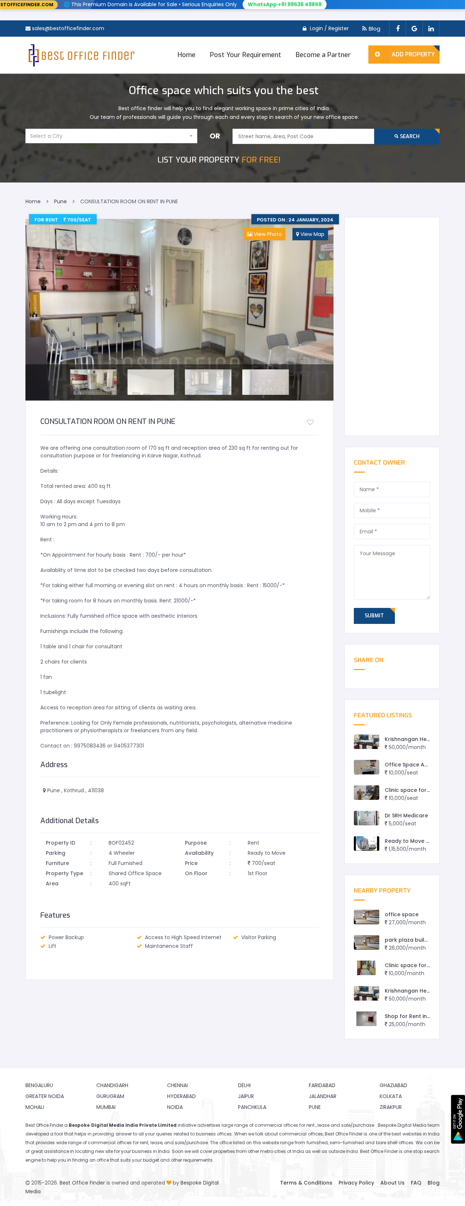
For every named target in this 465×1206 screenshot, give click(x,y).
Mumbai (106, 1107)
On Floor (196, 873)
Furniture (57, 863)
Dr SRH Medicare (406, 815)
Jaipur (246, 1096)
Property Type (64, 873)
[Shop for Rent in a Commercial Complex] (366, 1018)
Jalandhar (322, 1096)
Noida (175, 1107)
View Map (311, 234)
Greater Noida (44, 1096)
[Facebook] (397, 28)
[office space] (366, 917)
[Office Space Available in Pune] (366, 767)
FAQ (416, 1182)
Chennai (177, 1085)
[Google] (414, 28)
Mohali (34, 1107)
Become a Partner (323, 55)
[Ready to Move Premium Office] (366, 843)
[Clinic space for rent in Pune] (366, 792)
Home (186, 55)
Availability (199, 853)
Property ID (60, 842)
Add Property (413, 54)
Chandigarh (112, 1085)
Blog (374, 28)
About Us (392, 1182)
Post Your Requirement (245, 55)
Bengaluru (39, 1085)
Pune (315, 1107)
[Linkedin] (431, 28)
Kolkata (391, 1096)
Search (409, 136)
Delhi (244, 1085)
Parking (55, 853)
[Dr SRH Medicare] (366, 818)
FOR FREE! (218, 160)
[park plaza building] (366, 942)
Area (52, 883)
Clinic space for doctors (417, 965)
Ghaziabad (393, 1085)
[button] (111, 136)
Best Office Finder (82, 1182)
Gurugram (110, 1096)
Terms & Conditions (306, 1182)
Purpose (196, 842)
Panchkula (252, 1107)
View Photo (267, 234)
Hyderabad (181, 1096)
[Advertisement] (392, 326)
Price (191, 863)
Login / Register (329, 28)
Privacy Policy (356, 1182)
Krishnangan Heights (412, 739)
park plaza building (410, 939)
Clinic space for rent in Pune (422, 790)
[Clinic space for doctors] (366, 968)
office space (401, 914)
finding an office (90, 1160)
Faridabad (322, 1085)
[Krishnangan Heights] (366, 741)
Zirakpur (391, 1107)
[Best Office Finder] (80, 55)
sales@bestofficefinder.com (68, 28)
